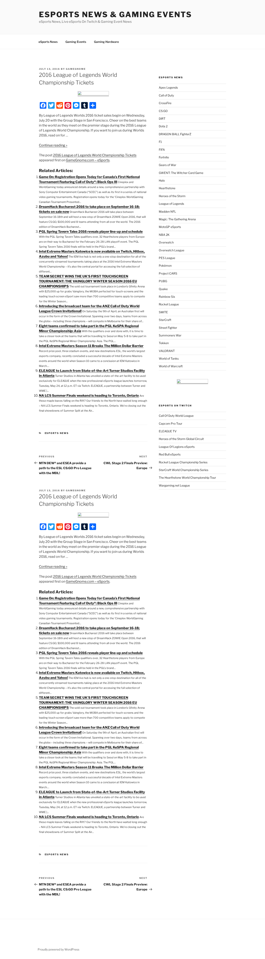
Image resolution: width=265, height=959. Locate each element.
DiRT (162, 118)
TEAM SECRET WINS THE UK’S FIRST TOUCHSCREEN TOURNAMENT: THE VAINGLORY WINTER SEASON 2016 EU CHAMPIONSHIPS (88, 281)
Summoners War (170, 335)
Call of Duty (166, 95)
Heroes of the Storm (172, 196)
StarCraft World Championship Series (183, 470)
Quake (163, 289)
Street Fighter (168, 327)
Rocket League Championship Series (183, 462)
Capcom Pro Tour (170, 423)
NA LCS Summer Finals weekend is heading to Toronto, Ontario (89, 396)
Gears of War (167, 165)
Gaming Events (75, 41)
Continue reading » (53, 145)
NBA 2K (164, 234)
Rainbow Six (167, 296)
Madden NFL (167, 211)
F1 (160, 141)
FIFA (162, 149)
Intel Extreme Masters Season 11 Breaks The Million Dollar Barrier (91, 346)
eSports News (48, 41)
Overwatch (166, 242)
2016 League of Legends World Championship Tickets (94, 155)
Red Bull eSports (170, 454)
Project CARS (168, 273)
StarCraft (165, 320)
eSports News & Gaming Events (115, 14)
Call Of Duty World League (176, 415)
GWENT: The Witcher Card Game (181, 173)
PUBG (163, 281)
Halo (162, 180)
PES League (167, 258)
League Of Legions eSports (177, 446)
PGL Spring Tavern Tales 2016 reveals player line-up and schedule (91, 232)
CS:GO (163, 111)
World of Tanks (169, 358)
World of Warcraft (171, 366)
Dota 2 (163, 126)
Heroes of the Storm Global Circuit (181, 439)
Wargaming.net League (174, 485)
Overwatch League (171, 250)
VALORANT (167, 351)
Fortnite (164, 157)
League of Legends (171, 203)
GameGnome (76, 68)
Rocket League (169, 304)
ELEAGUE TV (168, 431)
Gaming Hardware (106, 41)
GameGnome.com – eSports (88, 160)
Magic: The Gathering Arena (177, 219)
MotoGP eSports (170, 227)
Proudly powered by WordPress (58, 949)
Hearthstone (167, 188)
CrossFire (165, 103)
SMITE (163, 312)
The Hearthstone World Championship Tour (187, 477)
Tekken (164, 343)
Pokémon (165, 265)
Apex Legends (168, 87)
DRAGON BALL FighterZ (175, 134)
